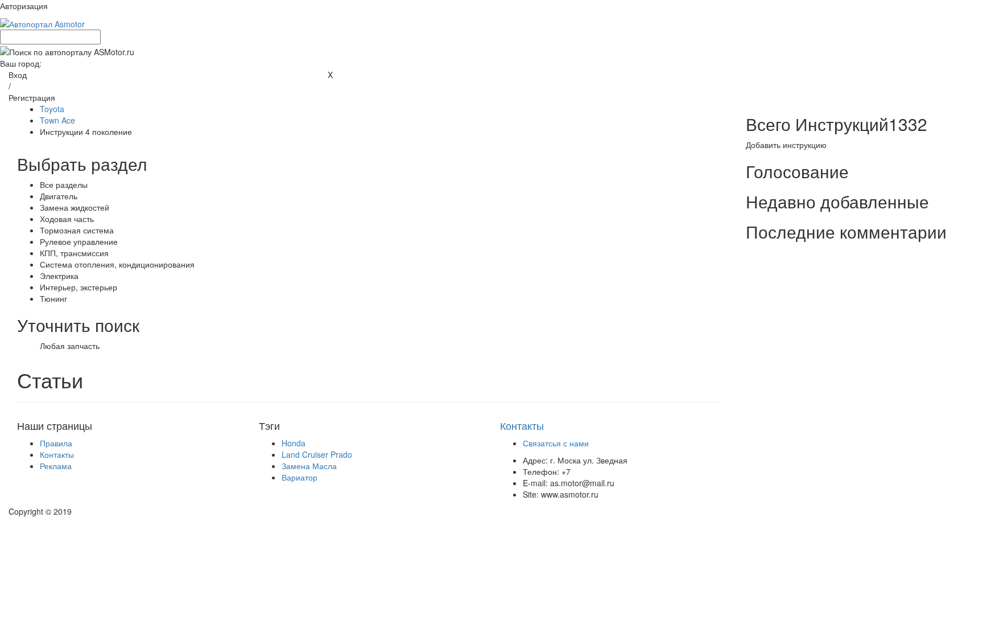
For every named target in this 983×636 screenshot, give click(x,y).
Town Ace (57, 120)
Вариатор (299, 477)
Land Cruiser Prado (317, 454)
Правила (56, 443)
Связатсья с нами (556, 443)
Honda (293, 443)
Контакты (57, 454)
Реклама (56, 465)
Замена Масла (309, 465)
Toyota (52, 108)
